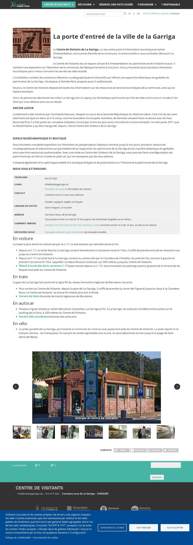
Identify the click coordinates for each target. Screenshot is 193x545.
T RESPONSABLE (170, 4)
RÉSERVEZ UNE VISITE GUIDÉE (116, 4)
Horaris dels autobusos (33, 316)
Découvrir (84, 5)
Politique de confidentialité (17, 537)
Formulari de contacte (56, 188)
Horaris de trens (29, 296)
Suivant (177, 387)
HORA (100, 493)
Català (146, 13)
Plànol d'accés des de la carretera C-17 (43, 266)
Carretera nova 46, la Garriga (78, 493)
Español (155, 13)
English (165, 13)
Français (175, 13)
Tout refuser (143, 527)
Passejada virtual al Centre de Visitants (64, 232)
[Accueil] (20, 4)
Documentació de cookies (45, 537)
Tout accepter (175, 527)
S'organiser (144, 5)
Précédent (16, 387)
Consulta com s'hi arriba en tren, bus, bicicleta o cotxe (72, 224)
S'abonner (157, 477)
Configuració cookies (112, 527)
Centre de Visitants (56, 5)
